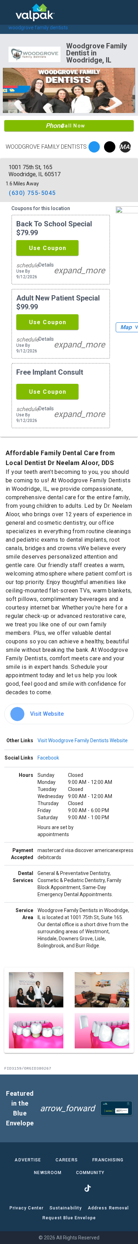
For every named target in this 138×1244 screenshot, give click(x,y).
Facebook (48, 758)
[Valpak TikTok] (87, 1188)
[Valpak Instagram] (69, 1188)
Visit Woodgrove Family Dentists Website (83, 740)
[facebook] (94, 147)
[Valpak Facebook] (50, 1188)
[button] (47, 248)
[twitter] (109, 147)
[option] (69, 714)
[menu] (11, 12)
